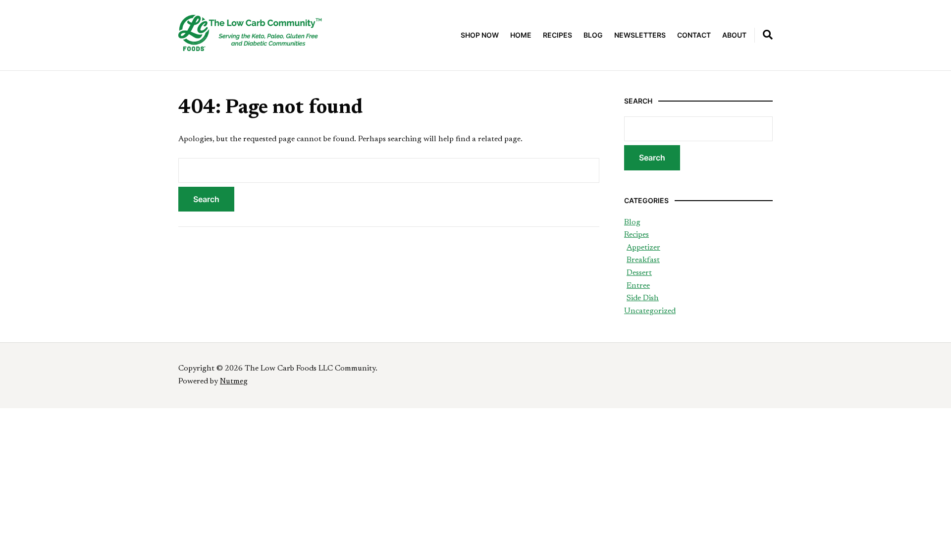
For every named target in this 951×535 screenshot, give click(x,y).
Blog (593, 35)
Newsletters (640, 35)
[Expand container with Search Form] (768, 35)
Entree (638, 286)
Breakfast (643, 260)
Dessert (639, 273)
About (734, 35)
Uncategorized (650, 311)
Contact (694, 35)
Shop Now (480, 35)
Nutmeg (234, 381)
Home (520, 35)
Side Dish (643, 298)
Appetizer (643, 248)
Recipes (557, 35)
